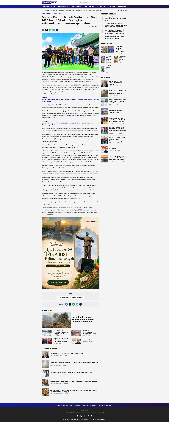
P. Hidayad (45, 27)
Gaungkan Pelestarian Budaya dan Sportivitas (78, 297)
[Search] (101, 2)
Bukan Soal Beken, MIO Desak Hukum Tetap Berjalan (66, 354)
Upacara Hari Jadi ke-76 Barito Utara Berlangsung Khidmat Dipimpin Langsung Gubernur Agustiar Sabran (67, 124)
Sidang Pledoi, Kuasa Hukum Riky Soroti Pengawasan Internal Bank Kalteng (74, 382)
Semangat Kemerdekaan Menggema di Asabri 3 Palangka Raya (90, 333)
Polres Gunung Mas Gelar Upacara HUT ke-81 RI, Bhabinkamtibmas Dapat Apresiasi (117, 158)
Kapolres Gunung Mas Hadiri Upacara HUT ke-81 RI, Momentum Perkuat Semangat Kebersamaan (117, 120)
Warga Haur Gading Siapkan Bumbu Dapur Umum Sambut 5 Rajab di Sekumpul (109, 63)
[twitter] (81, 416)
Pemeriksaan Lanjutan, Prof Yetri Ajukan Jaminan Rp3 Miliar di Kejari (72, 372)
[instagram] (84, 416)
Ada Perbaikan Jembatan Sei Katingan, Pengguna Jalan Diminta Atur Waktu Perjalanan (61, 334)
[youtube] (91, 416)
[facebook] (77, 416)
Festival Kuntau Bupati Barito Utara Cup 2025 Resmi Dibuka (64, 297)
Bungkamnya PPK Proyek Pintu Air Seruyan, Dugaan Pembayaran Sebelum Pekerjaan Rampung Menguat (73, 391)
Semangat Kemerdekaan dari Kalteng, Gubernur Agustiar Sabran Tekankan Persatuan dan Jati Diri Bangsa (117, 130)
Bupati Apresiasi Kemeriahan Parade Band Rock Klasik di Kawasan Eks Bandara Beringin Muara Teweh (70, 100)
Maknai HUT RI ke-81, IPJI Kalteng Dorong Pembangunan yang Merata (61, 341)
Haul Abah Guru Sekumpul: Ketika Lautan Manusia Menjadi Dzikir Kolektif (122, 62)
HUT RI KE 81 (86, 340)
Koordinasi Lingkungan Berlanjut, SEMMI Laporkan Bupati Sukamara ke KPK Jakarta (74, 363)
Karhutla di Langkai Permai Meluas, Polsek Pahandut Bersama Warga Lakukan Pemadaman (83, 322)
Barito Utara (57, 14)
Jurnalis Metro (46, 14)
